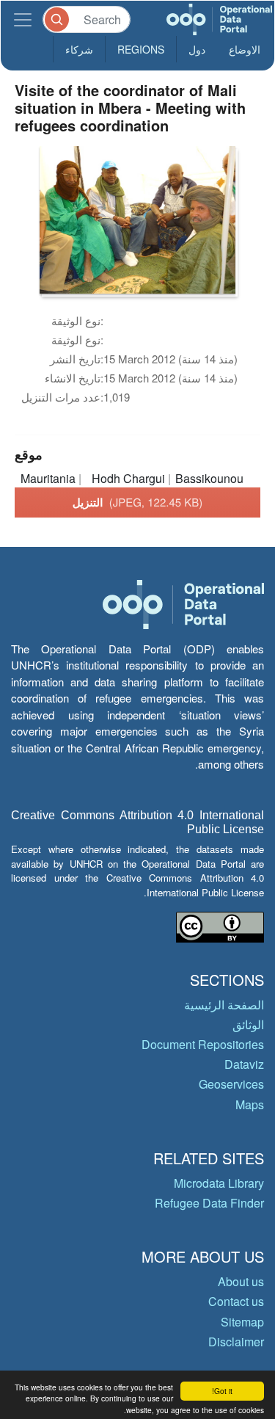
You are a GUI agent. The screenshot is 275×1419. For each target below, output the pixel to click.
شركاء (79, 49)
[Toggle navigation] (23, 19)
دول (196, 49)
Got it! (222, 1390)
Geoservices (231, 1083)
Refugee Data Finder (209, 1202)
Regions (140, 49)
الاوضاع (244, 49)
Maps (249, 1104)
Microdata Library (219, 1183)
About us (241, 1281)
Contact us (236, 1301)
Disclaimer (236, 1341)
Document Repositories (203, 1044)
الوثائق (248, 1024)
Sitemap (242, 1321)
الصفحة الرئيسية (224, 1004)
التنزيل (138, 502)
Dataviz (244, 1064)
